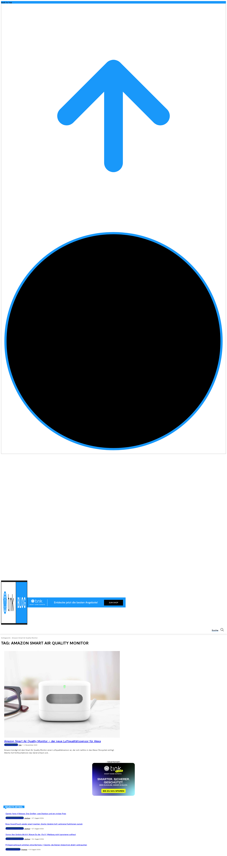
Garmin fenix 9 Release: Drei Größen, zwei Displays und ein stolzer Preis (36, 813)
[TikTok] (220, 577)
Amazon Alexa (11, 744)
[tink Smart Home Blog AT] (14, 603)
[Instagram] (213, 577)
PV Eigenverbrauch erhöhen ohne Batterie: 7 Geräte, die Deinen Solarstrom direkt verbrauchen (46, 845)
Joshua (27, 818)
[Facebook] (209, 577)
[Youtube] (224, 577)
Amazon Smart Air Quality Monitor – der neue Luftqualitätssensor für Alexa (52, 741)
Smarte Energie (13, 849)
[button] (219, 630)
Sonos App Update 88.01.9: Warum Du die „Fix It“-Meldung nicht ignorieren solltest (41, 834)
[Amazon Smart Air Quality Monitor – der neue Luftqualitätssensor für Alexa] (62, 694)
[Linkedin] (217, 577)
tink (20, 745)
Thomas (24, 849)
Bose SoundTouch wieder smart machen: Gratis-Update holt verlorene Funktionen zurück (44, 824)
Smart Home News (15, 818)
